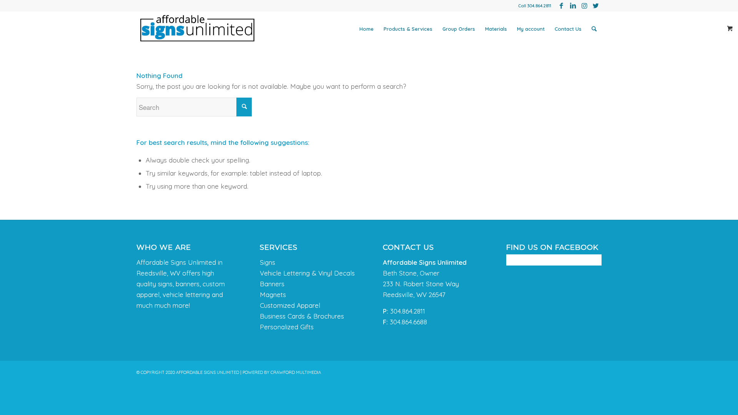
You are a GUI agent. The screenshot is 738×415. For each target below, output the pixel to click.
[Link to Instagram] (584, 6)
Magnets (273, 294)
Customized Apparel (290, 305)
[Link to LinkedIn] (572, 6)
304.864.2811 (539, 5)
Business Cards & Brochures (302, 316)
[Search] (594, 29)
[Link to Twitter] (596, 6)
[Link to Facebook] (561, 6)
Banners (272, 284)
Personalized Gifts (287, 327)
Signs (267, 262)
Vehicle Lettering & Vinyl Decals (307, 273)
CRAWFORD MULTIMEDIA (296, 372)
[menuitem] (366, 29)
